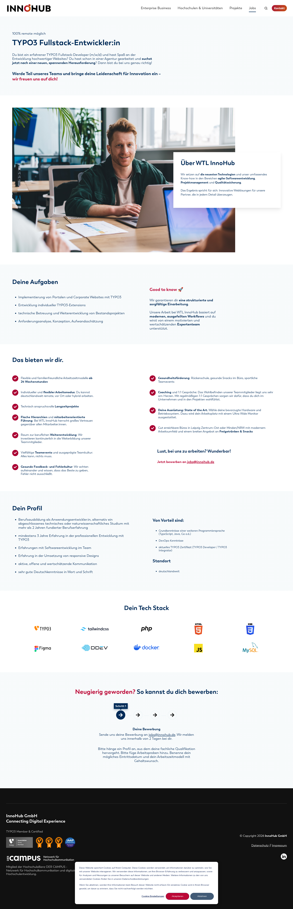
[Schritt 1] (120, 715)
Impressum (279, 845)
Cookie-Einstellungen (153, 896)
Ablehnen (202, 896)
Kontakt (279, 8)
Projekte (236, 8)
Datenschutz (260, 845)
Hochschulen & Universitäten (200, 8)
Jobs (252, 8)
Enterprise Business (156, 8)
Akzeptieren (177, 896)
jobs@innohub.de (200, 462)
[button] (266, 8)
